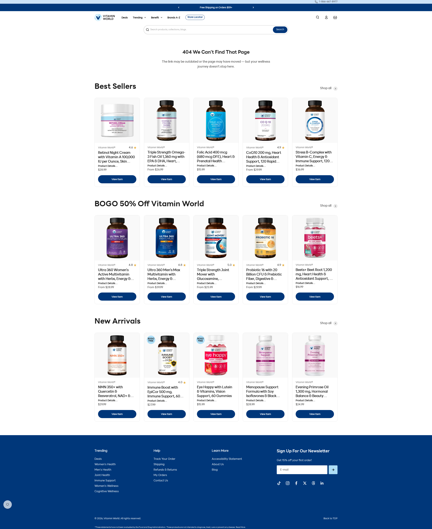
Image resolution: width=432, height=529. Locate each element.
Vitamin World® (106, 148)
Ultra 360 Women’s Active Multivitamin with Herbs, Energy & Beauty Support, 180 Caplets (114, 279)
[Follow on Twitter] (305, 483)
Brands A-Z (173, 18)
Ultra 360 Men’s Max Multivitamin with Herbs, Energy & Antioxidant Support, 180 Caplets (164, 279)
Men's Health (102, 470)
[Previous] (178, 7)
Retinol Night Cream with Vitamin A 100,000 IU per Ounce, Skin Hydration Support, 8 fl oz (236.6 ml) (116, 161)
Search (280, 29)
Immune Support (105, 480)
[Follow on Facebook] (296, 483)
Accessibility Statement (227, 459)
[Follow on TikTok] (279, 483)
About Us (218, 464)
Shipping (159, 464)
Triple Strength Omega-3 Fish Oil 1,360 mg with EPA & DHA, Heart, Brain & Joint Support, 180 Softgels (166, 161)
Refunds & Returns (165, 470)
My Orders (160, 475)
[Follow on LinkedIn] (322, 483)
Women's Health (105, 464)
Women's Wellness (106, 486)
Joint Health (102, 475)
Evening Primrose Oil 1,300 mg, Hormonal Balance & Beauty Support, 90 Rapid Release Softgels (312, 396)
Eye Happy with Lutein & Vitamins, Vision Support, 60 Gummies (214, 392)
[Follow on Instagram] (287, 483)
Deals (125, 18)
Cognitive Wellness (106, 491)
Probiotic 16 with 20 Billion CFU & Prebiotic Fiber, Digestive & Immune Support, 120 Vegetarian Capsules (264, 279)
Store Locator (195, 17)
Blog (215, 470)
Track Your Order (164, 459)
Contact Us (161, 480)
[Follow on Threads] (313, 483)
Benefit (155, 18)
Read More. (241, 527)
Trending (138, 18)
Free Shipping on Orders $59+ (216, 7)
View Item (117, 179)
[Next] (253, 7)
